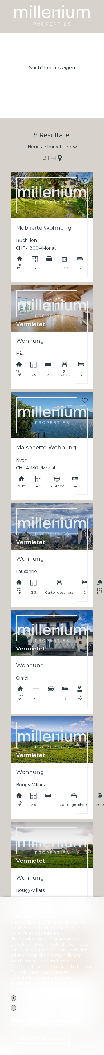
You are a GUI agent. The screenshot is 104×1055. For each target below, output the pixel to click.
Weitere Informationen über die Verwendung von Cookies (46, 1022)
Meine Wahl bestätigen (40, 1038)
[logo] (52, 13)
